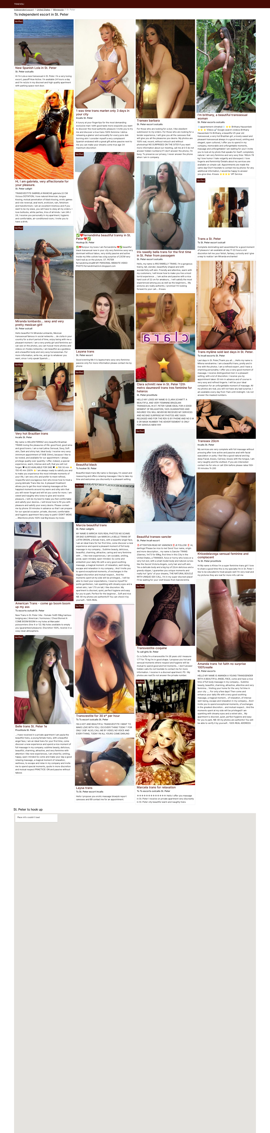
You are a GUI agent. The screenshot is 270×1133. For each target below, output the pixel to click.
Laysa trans (84, 788)
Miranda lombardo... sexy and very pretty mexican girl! (39, 323)
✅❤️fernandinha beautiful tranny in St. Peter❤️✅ (103, 236)
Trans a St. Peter (209, 238)
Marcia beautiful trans (91, 525)
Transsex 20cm (208, 441)
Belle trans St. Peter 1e (31, 726)
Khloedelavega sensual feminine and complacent (223, 555)
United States (43, 9)
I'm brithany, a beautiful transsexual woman (222, 116)
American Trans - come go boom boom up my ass (42, 605)
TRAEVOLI (19, 4)
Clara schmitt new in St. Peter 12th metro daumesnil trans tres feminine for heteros (164, 387)
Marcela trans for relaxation (156, 787)
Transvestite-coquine (152, 648)
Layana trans (85, 351)
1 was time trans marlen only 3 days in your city (102, 112)
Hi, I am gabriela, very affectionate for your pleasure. (42, 183)
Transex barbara (148, 120)
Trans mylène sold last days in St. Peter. (225, 352)
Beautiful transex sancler (154, 536)
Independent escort (24, 9)
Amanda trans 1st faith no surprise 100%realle (222, 665)
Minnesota (58, 9)
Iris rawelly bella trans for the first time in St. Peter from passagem (164, 253)
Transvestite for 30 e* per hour (98, 716)
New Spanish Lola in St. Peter (36, 68)
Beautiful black (86, 464)
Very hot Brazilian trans (31, 433)
